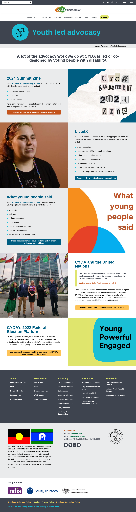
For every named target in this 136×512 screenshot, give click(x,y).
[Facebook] (66, 445)
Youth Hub (111, 378)
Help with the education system (91, 388)
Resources (68, 17)
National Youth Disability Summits (27, 202)
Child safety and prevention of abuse (89, 403)
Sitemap (94, 17)
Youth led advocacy (65, 395)
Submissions (63, 391)
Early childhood (64, 408)
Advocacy (58, 17)
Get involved (46, 17)
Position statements (65, 399)
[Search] (30, 2)
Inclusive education (65, 403)
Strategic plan (15, 395)
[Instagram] (74, 445)
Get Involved (40, 378)
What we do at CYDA (18, 382)
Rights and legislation (90, 397)
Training (78, 17)
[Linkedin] (79, 445)
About (36, 17)
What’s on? (38, 382)
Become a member (41, 391)
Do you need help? (65, 382)
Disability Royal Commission (64, 413)
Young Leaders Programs (115, 395)
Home (29, 17)
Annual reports (16, 399)
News (86, 17)
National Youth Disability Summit (26, 83)
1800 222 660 (76, 434)
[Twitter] (70, 445)
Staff (12, 387)
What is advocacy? (65, 387)
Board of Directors (17, 391)
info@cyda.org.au (77, 436)
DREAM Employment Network (114, 384)
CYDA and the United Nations (95, 264)
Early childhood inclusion (92, 382)
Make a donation (40, 399)
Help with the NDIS (89, 393)
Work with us (39, 395)
